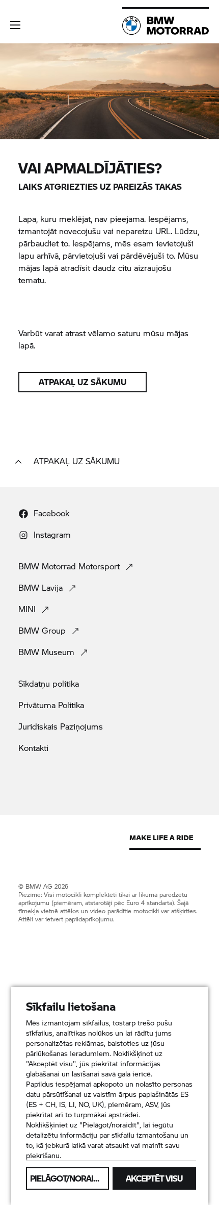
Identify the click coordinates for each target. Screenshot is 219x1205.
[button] (15, 25)
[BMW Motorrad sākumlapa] (165, 25)
